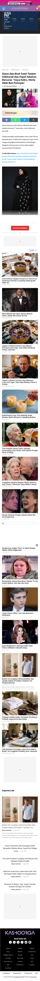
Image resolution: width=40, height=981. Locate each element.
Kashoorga (5, 69)
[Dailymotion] (29, 942)
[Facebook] (10, 942)
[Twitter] (18, 942)
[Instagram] (14, 942)
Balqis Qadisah (6, 830)
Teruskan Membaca (20, 228)
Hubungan (25, 69)
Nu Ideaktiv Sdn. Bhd (18, 976)
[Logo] (20, 8)
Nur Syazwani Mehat (10, 86)
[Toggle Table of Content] (32, 113)
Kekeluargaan (15, 69)
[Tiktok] (22, 942)
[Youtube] (26, 942)
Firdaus (16, 851)
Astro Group (33, 976)
